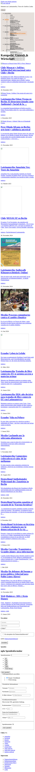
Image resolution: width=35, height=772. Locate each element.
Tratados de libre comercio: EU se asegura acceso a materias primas (17, 374)
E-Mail (3, 628)
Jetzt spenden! (5, 672)
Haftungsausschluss (10, 761)
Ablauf (4, 717)
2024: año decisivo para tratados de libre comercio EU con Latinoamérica (17, 397)
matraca (3, 87)
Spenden (7, 766)
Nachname (5, 691)
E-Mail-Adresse (7, 695)
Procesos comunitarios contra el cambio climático (15, 316)
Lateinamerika (8, 99)
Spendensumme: (5, 655)
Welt (3, 596)
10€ (6, 660)
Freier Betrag (8, 668)
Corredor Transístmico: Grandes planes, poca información (17, 550)
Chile (3, 67)
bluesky (6, 740)
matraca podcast (9, 752)
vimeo (6, 743)
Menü (2, 10)
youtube (6, 745)
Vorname (5, 688)
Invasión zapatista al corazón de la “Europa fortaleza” (17, 503)
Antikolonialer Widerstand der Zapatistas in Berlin (15, 481)
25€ (6, 662)
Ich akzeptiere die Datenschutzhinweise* (16, 634)
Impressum (7, 764)
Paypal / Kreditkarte (14, 678)
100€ (6, 666)
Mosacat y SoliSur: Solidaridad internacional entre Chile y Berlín (16, 70)
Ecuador (5, 353)
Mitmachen (7, 768)
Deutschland (7, 479)
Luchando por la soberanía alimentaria (12, 436)
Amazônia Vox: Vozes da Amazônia (15, 168)
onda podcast (8, 748)
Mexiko (4, 315)
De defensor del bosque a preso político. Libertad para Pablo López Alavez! (16, 574)
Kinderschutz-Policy (10, 763)
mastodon (7, 736)
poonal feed (7, 747)
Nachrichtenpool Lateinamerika (15, 232)
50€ (6, 664)
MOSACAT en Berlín (16, 218)
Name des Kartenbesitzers (10, 712)
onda (7, 495)
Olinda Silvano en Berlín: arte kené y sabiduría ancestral (15, 128)
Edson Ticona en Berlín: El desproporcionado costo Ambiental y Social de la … (17, 101)
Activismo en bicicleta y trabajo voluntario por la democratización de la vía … (17, 527)
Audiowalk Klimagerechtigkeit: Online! (14, 271)
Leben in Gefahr (17, 353)
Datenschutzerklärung (11, 639)
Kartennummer (7, 705)
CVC (4, 709)
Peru (3, 127)
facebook (7, 738)
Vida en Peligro (17, 417)
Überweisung (12, 680)
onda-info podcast (9, 750)
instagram (7, 741)
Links (6, 769)
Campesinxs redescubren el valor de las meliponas (14, 458)
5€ (6, 658)
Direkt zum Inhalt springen (9, 1)
